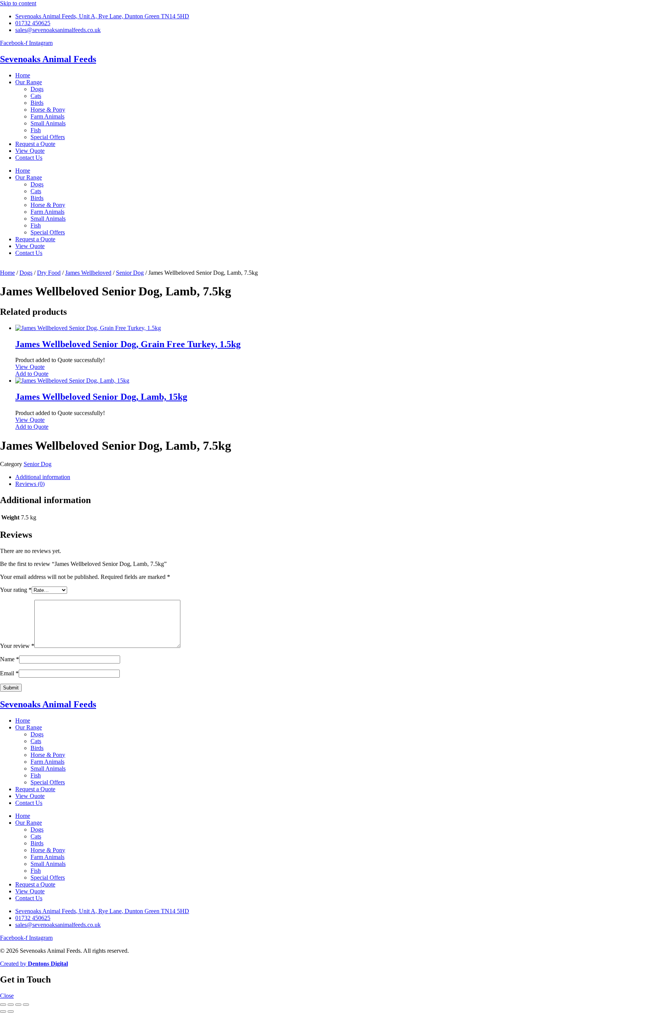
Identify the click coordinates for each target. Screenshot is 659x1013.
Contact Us (28, 157)
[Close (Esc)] (26, 1004)
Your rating (16, 590)
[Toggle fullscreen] (11, 1004)
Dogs (37, 89)
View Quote (30, 150)
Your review (17, 646)
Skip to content (18, 3)
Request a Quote (35, 144)
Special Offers (48, 137)
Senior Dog (130, 272)
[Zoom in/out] (3, 1004)
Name (9, 659)
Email (9, 673)
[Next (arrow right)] (11, 1011)
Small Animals (48, 123)
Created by (34, 963)
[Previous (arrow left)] (3, 1011)
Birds (37, 102)
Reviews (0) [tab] (30, 484)
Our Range (28, 82)
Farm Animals (47, 116)
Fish (36, 130)
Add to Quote (31, 373)
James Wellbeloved (88, 272)
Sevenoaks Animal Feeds (48, 59)
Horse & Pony (48, 109)
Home (22, 75)
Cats (36, 96)
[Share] (18, 1004)
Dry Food (49, 272)
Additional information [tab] (42, 477)
